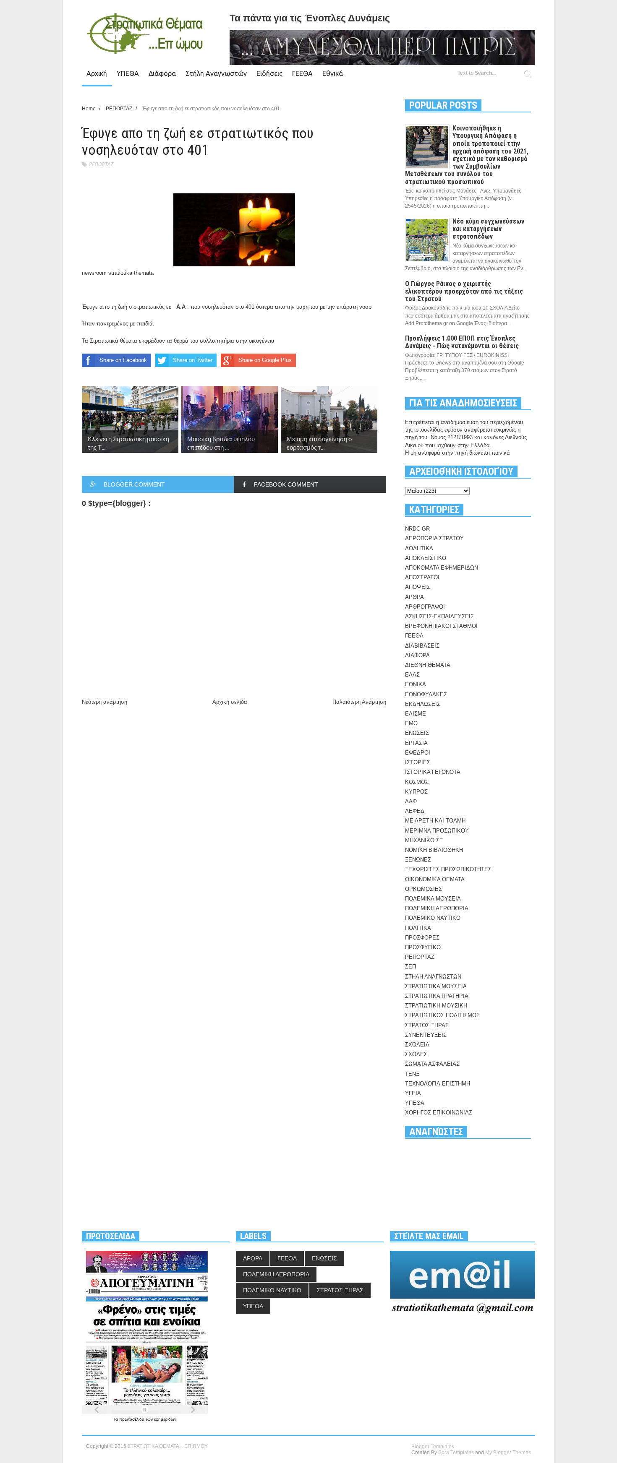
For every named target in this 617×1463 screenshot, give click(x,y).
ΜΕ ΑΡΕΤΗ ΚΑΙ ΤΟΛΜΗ (435, 820)
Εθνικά (332, 73)
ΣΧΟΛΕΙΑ (417, 1044)
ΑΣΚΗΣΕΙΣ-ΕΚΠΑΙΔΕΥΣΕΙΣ (439, 616)
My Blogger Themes (508, 1452)
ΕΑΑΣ (412, 675)
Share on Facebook (123, 360)
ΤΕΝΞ (412, 1074)
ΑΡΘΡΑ (414, 597)
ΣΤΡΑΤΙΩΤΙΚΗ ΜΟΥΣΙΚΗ (436, 1005)
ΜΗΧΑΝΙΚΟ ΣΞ (424, 840)
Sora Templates (456, 1452)
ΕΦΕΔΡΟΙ (417, 753)
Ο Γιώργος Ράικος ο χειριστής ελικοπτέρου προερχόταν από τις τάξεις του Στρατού (464, 291)
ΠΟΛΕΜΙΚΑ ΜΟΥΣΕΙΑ (433, 899)
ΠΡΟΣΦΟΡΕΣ (422, 938)
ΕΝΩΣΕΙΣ (417, 733)
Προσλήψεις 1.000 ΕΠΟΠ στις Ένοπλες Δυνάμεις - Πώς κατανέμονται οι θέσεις (462, 342)
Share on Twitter (192, 360)
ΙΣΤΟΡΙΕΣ (417, 762)
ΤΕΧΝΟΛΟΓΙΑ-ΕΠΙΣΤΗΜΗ (437, 1083)
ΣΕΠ (410, 966)
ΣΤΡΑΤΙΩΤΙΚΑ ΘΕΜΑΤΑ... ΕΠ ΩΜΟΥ (168, 1446)
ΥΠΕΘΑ (128, 73)
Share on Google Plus (265, 360)
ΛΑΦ (411, 801)
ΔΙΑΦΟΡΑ (417, 655)
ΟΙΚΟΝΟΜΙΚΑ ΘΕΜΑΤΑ (435, 879)
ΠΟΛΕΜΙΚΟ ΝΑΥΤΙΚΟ (432, 918)
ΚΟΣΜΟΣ (417, 782)
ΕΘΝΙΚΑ (415, 684)
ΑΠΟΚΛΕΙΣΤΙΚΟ (425, 558)
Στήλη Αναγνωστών (216, 73)
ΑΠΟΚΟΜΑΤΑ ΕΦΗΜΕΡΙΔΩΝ (441, 568)
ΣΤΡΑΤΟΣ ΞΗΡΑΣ (427, 1025)
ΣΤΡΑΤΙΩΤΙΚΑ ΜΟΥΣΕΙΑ (436, 986)
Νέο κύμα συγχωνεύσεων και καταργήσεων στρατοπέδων (488, 228)
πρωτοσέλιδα (132, 1419)
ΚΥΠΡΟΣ (416, 792)
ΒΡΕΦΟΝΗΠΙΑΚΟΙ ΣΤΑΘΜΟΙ (441, 626)
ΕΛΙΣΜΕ (415, 714)
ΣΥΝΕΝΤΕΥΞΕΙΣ (426, 1035)
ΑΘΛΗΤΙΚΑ (419, 548)
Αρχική (96, 73)
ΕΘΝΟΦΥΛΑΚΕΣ (426, 694)
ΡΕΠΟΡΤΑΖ (101, 164)
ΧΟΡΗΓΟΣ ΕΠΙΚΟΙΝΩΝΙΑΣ (438, 1112)
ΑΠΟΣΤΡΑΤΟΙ (422, 577)
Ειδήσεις (269, 73)
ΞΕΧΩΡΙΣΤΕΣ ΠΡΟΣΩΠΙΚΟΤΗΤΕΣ (448, 869)
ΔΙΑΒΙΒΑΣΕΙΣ (422, 646)
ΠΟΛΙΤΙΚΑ (418, 928)
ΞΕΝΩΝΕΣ (418, 859)
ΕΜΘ (411, 723)
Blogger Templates (432, 1447)
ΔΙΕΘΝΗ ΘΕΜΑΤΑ (427, 665)
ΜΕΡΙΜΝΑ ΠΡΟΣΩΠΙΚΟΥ (437, 831)
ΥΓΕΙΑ (413, 1093)
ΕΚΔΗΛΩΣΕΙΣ (422, 704)
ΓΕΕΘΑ (302, 73)
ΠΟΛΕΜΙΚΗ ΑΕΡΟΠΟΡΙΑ (436, 908)
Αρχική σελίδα (229, 702)
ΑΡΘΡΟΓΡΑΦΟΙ (425, 607)
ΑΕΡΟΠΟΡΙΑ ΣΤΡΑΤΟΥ (434, 538)
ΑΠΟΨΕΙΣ (417, 587)
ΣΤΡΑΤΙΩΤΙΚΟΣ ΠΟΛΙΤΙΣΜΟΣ (442, 1015)
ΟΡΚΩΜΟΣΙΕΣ (423, 889)
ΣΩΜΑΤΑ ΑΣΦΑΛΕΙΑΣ (432, 1064)
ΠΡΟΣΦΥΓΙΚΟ (423, 947)
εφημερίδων (165, 1419)
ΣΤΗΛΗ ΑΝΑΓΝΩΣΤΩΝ (433, 977)
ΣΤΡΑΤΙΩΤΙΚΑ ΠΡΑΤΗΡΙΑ (436, 996)
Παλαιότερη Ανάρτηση (359, 702)
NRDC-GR (417, 529)
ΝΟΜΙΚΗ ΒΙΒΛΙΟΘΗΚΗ (434, 850)
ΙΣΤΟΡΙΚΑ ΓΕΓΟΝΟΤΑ (432, 772)
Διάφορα (162, 73)
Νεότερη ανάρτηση (104, 702)
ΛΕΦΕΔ (414, 811)
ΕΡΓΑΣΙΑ (416, 743)
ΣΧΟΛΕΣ (416, 1054)
